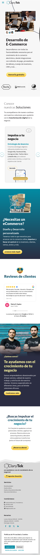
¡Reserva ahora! (20, 447)
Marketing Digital (8, 486)
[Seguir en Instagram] (9, 526)
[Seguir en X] (13, 526)
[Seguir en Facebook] (5, 526)
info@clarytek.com (10, 508)
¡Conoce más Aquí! (12, 252)
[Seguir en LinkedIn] (18, 526)
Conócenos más (12, 393)
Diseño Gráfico (8, 488)
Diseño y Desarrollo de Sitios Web (12, 490)
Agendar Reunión (15, 476)
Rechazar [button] (19, 547)
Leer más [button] (7, 298)
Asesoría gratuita (18, 73)
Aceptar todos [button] (10, 547)
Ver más (12, 168)
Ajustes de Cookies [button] (11, 550)
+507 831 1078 (9, 504)
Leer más (21, 550)
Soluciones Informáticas (10, 492)
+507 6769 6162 (9, 506)
